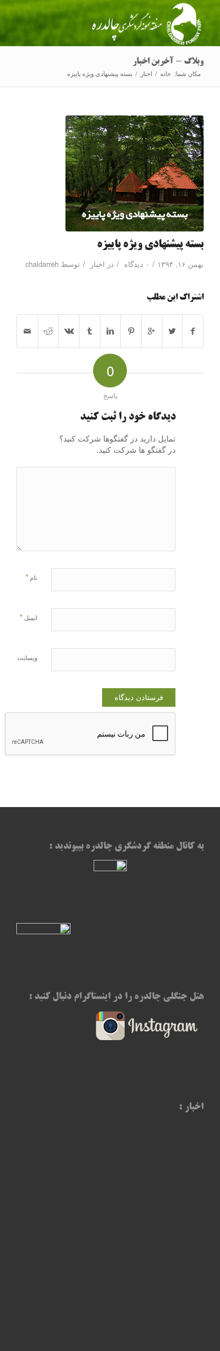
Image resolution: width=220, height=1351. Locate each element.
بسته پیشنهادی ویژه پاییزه (150, 245)
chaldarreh (42, 263)
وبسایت (27, 657)
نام (31, 577)
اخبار (146, 73)
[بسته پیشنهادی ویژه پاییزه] (110, 173)
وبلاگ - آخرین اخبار (168, 61)
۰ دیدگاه (135, 263)
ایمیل (28, 617)
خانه (165, 73)
